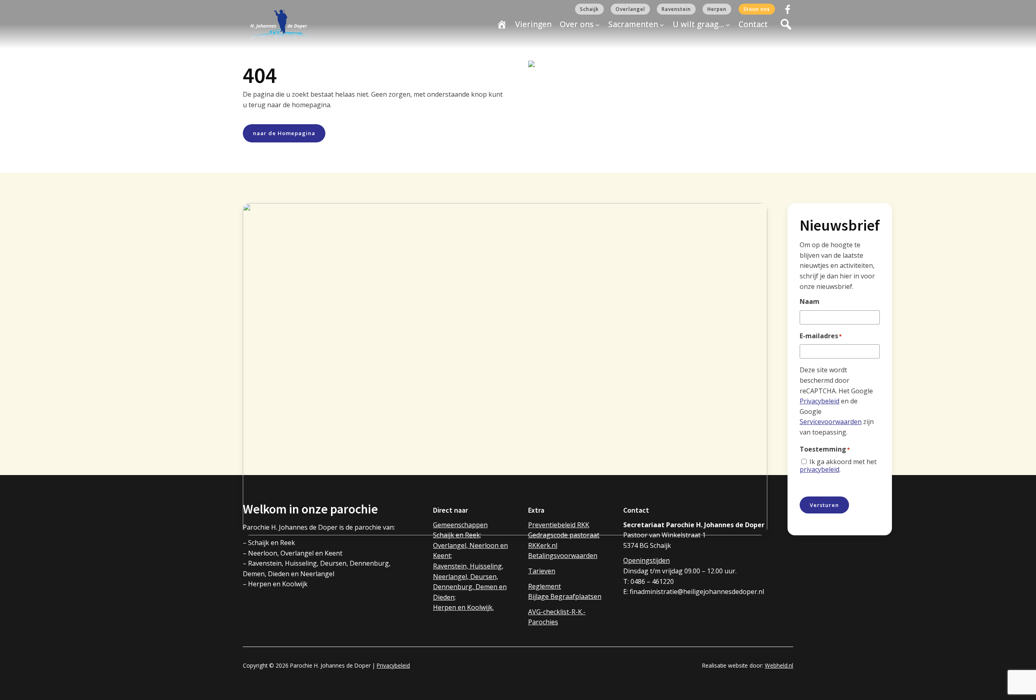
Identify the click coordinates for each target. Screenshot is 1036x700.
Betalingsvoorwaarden (562, 555)
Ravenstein (676, 9)
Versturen (824, 505)
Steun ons (756, 9)
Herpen (716, 9)
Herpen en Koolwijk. (463, 607)
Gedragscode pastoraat (563, 534)
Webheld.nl (779, 665)
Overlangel (630, 9)
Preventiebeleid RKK (558, 524)
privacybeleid (819, 469)
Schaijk (589, 9)
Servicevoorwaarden (831, 421)
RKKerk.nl (542, 545)
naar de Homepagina (284, 133)
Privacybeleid (819, 401)
